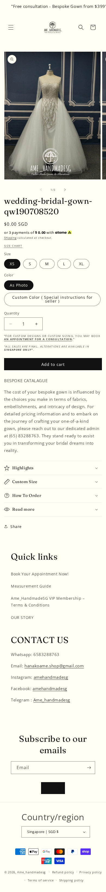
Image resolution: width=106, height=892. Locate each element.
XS (12, 263)
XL (81, 263)
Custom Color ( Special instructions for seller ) (52, 299)
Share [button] (16, 526)
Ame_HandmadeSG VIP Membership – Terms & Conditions (48, 602)
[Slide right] (65, 190)
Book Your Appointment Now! (40, 573)
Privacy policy (90, 872)
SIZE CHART (13, 246)
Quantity (11, 313)
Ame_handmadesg (51, 700)
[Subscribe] (89, 767)
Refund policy (63, 872)
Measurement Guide (31, 586)
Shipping (10, 238)
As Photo (19, 285)
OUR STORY (22, 617)
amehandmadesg (51, 677)
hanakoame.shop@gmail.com (54, 665)
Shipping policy (71, 880)
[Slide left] (41, 190)
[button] (11, 27)
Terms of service (41, 880)
